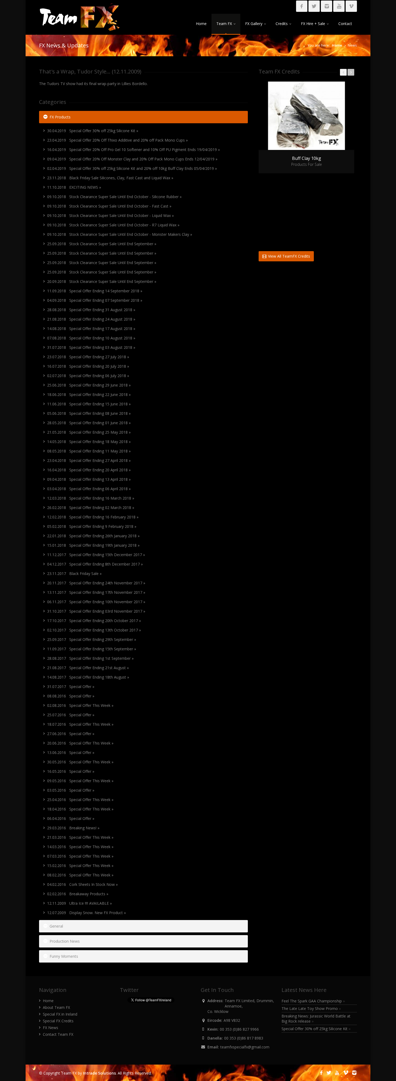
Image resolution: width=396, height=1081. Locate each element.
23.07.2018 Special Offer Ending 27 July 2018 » (88, 356)
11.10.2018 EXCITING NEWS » (74, 187)
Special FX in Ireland (60, 1014)
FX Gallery (253, 23)
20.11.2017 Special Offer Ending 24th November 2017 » (96, 582)
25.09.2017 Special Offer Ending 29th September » (91, 639)
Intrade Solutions (99, 1073)
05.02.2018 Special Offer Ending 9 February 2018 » (91, 526)
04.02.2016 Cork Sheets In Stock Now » (82, 884)
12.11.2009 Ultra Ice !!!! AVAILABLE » (79, 903)
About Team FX (56, 1007)
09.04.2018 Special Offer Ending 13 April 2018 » (89, 479)
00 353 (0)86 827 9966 (239, 1029)
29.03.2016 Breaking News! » (73, 827)
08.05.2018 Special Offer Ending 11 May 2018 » (89, 451)
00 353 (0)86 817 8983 (243, 1038)
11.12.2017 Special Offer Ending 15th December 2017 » (96, 554)
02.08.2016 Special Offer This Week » (80, 705)
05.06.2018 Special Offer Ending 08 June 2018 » (89, 413)
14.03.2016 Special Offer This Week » (80, 846)
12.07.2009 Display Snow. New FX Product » (86, 912)
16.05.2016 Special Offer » (70, 771)
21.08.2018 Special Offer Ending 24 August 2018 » (91, 319)
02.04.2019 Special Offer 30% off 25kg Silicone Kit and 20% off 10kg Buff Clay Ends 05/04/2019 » (132, 168)
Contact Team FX (58, 1034)
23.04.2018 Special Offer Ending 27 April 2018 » (89, 460)
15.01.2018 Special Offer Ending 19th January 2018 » (93, 545)
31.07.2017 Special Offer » (70, 686)
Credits (282, 23)
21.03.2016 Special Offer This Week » (80, 837)
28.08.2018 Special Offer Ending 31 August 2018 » (91, 309)
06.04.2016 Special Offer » (70, 818)
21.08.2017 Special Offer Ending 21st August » (88, 667)
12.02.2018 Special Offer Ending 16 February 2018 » (92, 517)
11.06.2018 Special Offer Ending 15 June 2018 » (89, 403)
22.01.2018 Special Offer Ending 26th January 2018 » (93, 535)
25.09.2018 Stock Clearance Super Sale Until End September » (101, 243)
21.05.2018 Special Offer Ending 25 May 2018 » (89, 432)
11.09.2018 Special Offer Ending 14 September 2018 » (94, 290)
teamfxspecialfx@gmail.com (244, 1047)
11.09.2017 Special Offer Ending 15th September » (91, 648)
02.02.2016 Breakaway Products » (77, 893)
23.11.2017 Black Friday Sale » (74, 573)
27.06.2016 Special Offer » (70, 733)
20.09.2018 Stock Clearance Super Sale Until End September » (101, 281)
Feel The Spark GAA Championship (313, 1000)
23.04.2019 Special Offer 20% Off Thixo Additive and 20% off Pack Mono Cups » (117, 140)
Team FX (224, 23)
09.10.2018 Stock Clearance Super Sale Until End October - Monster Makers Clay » (119, 234)
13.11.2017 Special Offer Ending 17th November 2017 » (96, 592)
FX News (50, 1027)
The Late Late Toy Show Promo (311, 1008)
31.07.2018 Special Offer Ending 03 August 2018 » (91, 347)
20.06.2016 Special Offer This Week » (80, 743)
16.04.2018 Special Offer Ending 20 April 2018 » (89, 469)
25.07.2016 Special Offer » (70, 714)
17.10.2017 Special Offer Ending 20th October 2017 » (94, 620)
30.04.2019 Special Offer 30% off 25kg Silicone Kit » (92, 130)
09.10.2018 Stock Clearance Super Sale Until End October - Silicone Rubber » (114, 196)
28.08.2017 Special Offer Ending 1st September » (90, 658)
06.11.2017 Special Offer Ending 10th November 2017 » (96, 601)
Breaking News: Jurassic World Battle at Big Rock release (316, 1018)
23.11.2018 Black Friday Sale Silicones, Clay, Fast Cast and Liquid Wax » (110, 177)
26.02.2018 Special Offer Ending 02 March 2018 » (90, 507)
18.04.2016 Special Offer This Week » (80, 809)
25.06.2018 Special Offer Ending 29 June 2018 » (89, 385)
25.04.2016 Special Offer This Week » (80, 799)
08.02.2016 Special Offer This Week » (80, 875)
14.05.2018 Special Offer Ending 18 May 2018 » (89, 441)
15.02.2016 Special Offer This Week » (80, 865)
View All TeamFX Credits (288, 256)
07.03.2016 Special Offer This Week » (80, 856)
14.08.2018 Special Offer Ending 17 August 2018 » (91, 328)
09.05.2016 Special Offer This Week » (80, 780)
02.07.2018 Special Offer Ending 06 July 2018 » (88, 375)
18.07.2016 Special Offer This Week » (80, 724)
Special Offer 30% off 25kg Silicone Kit (316, 1028)
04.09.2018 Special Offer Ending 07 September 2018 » (94, 300)
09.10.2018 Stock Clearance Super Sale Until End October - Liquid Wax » (110, 215)
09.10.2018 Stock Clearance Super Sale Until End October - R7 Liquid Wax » (113, 224)
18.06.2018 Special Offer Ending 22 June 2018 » (89, 394)
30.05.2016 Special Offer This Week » (80, 761)
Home (201, 23)
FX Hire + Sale (313, 23)
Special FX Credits (58, 1020)
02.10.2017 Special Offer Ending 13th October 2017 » (94, 630)
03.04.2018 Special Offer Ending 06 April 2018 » (89, 488)
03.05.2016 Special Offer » (70, 790)
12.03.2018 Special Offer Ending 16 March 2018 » (90, 498)
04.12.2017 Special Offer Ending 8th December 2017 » (95, 564)
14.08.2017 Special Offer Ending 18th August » (88, 677)
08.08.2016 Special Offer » (70, 696)
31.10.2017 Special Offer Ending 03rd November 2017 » (96, 611)
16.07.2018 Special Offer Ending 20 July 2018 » (88, 366)
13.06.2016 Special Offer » (70, 752)
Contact (345, 23)
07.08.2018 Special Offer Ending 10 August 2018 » (91, 338)
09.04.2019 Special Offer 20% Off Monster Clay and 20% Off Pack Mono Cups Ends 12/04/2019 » (132, 159)
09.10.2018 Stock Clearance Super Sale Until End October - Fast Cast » (109, 206)
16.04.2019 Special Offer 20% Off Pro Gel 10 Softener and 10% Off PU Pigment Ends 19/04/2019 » (133, 149)
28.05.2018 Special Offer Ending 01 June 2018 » (89, 422)
